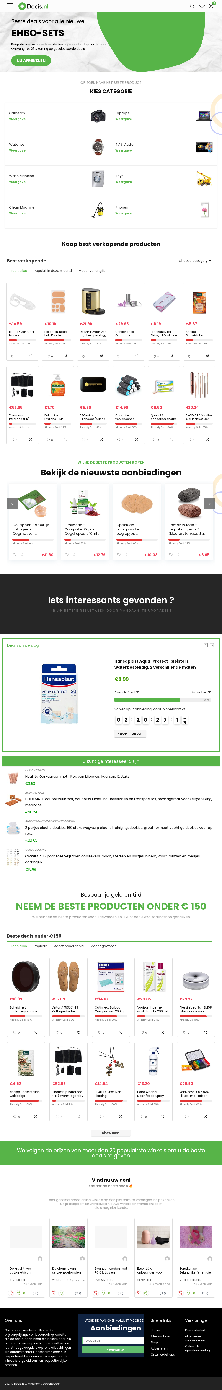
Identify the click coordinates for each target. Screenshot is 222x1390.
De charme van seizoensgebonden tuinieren (66, 1272)
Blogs (154, 1342)
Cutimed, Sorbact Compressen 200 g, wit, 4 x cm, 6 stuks (109, 1011)
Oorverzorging (35, 770)
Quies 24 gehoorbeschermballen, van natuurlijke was (163, 420)
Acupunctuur (34, 792)
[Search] (192, 6)
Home (155, 1330)
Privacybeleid (195, 1330)
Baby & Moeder (104, 1280)
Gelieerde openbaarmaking (198, 1348)
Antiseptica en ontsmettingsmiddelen (50, 821)
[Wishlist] (202, 6)
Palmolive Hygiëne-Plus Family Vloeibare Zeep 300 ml (56, 420)
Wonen (56, 1280)
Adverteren (159, 1348)
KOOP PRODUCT (142, 740)
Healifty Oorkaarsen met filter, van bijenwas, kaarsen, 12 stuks (77, 776)
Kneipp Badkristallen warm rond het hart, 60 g (196, 337)
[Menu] (10, 6)
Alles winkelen (161, 1336)
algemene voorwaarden (195, 1338)
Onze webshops (163, 1354)
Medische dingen (190, 1280)
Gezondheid (17, 1280)
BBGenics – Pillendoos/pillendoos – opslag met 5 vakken (92, 420)
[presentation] (12, 503)
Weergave (17, 119)
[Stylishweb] (40, 1259)
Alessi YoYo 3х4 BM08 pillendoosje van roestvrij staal (196, 1011)
